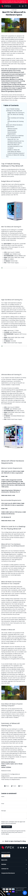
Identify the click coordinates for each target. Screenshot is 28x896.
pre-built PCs (5, 171)
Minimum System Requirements (12, 129)
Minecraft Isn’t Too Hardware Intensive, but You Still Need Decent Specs (16, 141)
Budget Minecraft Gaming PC (16, 112)
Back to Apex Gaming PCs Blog (15, 841)
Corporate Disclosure (8, 873)
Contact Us (4, 869)
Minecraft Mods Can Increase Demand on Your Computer (15, 146)
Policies (3, 864)
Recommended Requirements (12, 133)
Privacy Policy (11, 832)
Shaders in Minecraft (14, 150)
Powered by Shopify (5, 852)
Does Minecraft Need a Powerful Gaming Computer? (16, 152)
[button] (4, 892)
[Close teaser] (8, 894)
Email (2, 803)
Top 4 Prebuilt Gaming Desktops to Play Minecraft (14, 109)
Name (2, 796)
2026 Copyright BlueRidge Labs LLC (20, 890)
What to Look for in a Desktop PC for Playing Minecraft (15, 136)
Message (3, 810)
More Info (4, 860)
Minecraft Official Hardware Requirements (14, 125)
